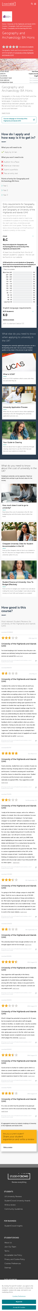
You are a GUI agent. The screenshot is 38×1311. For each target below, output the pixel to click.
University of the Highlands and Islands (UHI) (21, 24)
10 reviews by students (26, 47)
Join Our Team (10, 1247)
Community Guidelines (13, 1209)
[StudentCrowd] (9, 4)
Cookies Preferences (12, 1263)
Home (4, 24)
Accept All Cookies (19, 1307)
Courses (5, 26)
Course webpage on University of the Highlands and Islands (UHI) (15, 120)
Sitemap (7, 1268)
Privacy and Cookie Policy (14, 1259)
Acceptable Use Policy (13, 1255)
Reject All (19, 1302)
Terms (6, 1251)
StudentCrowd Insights (13, 1226)
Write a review (7, 1147)
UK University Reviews (13, 1196)
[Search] (32, 4)
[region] (19, 1295)
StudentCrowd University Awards (17, 1201)
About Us (8, 1243)
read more (6, 113)
